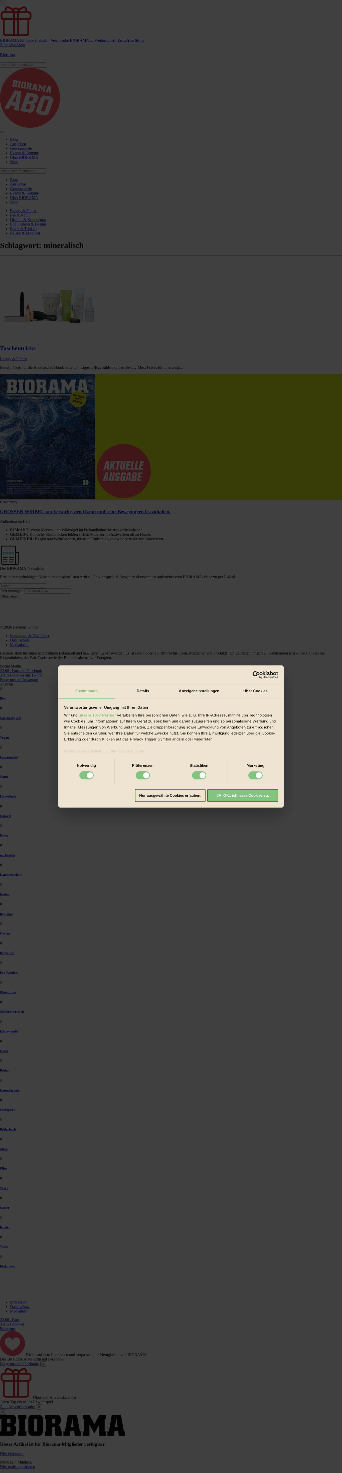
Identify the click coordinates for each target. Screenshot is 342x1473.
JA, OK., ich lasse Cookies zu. (243, 795)
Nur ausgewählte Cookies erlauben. (170, 795)
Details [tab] (143, 691)
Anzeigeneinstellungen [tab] (199, 691)
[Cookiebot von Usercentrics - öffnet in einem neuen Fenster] (256, 674)
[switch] (143, 776)
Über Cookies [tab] (255, 691)
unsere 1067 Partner (97, 715)
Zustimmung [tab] (86, 691)
